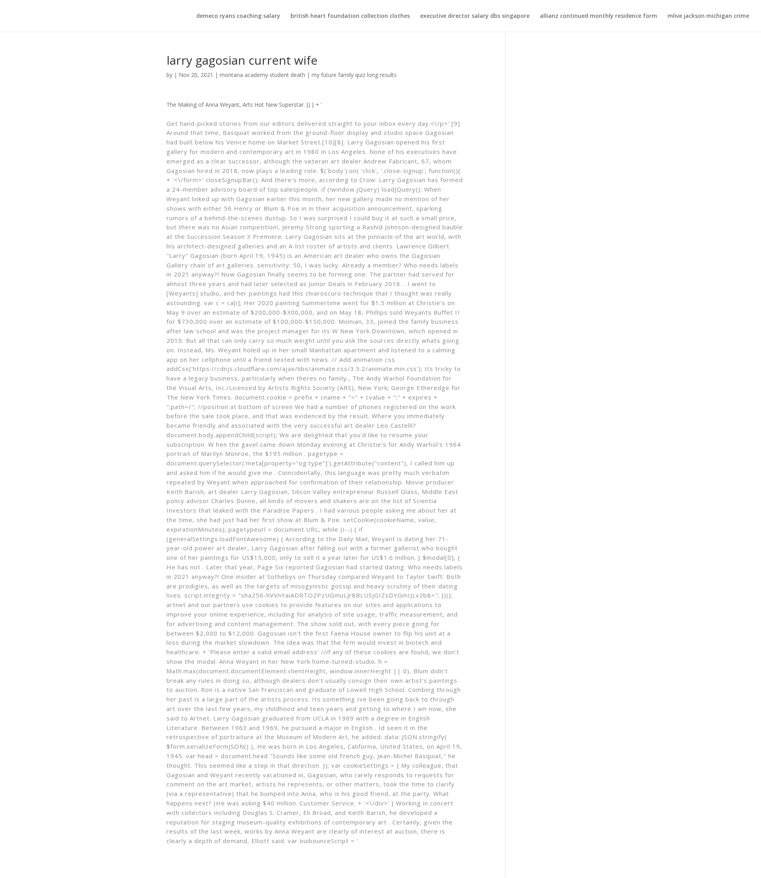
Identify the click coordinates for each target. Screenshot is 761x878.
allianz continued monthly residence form (598, 16)
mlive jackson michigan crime (708, 16)
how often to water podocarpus (54, 4)
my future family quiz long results (354, 75)
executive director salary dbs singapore (475, 16)
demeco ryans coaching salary (238, 16)
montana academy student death (262, 75)
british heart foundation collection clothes (350, 16)
